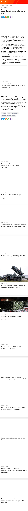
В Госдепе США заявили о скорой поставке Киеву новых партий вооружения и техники (11, 196)
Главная (2, 5)
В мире (10, 5)
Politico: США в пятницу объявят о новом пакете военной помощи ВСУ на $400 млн (13, 85)
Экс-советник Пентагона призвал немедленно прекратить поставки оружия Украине (13, 317)
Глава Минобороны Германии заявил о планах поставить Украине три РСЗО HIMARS (13, 500)
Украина (4, 113)
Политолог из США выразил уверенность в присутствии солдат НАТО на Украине (14, 470)
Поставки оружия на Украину (8, 115)
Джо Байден (15, 113)
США (9, 113)
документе (23, 47)
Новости (6, 5)
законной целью (19, 101)
